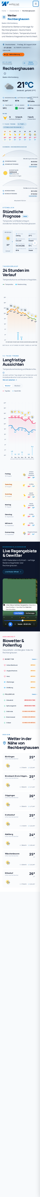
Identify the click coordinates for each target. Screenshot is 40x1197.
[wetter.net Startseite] (10, 4)
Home (4, 11)
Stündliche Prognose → (13, 127)
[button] (8, 241)
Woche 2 (17, 386)
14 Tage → (21, 124)
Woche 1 (7, 386)
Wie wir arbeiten (9, 380)
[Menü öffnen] (35, 3)
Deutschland (14, 11)
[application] (20, 316)
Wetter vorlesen (31, 63)
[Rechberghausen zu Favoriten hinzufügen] (5, 73)
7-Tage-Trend (9, 124)
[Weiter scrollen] (34, 243)
